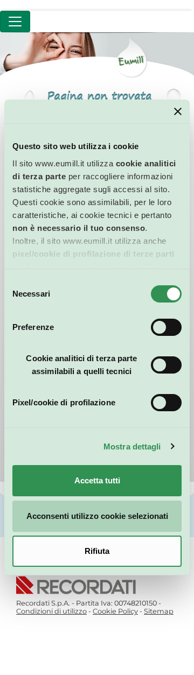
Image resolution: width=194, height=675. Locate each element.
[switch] (166, 327)
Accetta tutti (97, 480)
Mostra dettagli (132, 446)
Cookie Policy (115, 611)
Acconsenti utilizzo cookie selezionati (97, 516)
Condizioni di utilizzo (51, 611)
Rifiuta (97, 551)
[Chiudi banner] (178, 111)
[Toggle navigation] (15, 21)
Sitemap (159, 611)
